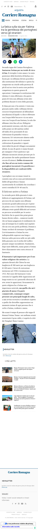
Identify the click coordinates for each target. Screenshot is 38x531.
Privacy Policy (15, 514)
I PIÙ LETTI (10, 361)
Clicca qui (8, 355)
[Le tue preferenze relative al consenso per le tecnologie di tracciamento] (35, 528)
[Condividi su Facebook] (4, 61)
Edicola (24, 514)
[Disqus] (19, 441)
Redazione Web (13, 36)
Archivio (3, 36)
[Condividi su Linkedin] (20, 61)
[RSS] (25, 504)
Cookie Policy (27, 512)
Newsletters (18, 7)
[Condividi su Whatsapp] (15, 61)
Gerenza (19, 512)
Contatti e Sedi (10, 512)
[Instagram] (8, 6)
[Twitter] (5, 6)
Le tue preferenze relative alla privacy (20, 523)
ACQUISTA (19, 10)
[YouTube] (12, 6)
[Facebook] (2, 6)
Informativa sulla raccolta (11, 527)
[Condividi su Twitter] (10, 61)
